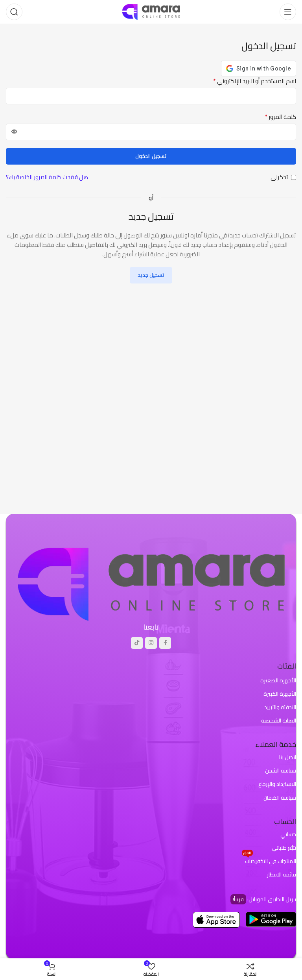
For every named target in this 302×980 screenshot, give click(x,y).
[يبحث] (14, 12)
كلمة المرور (280, 117)
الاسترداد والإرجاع (277, 784)
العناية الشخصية (278, 720)
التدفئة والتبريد (280, 707)
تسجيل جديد (151, 275)
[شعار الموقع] (151, 11)
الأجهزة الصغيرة (278, 680)
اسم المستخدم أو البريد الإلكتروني (254, 81)
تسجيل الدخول (151, 156)
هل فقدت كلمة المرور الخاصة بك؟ (47, 177)
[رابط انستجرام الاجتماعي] (151, 643)
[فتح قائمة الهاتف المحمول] (288, 12)
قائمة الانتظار (281, 874)
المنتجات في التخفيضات (269, 860)
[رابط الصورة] (151, 582)
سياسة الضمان (279, 798)
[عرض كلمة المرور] (14, 132)
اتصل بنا (287, 757)
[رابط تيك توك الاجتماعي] (137, 643)
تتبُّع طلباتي (284, 848)
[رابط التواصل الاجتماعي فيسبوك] (165, 643)
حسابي (288, 834)
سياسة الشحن (280, 770)
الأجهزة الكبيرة (279, 694)
